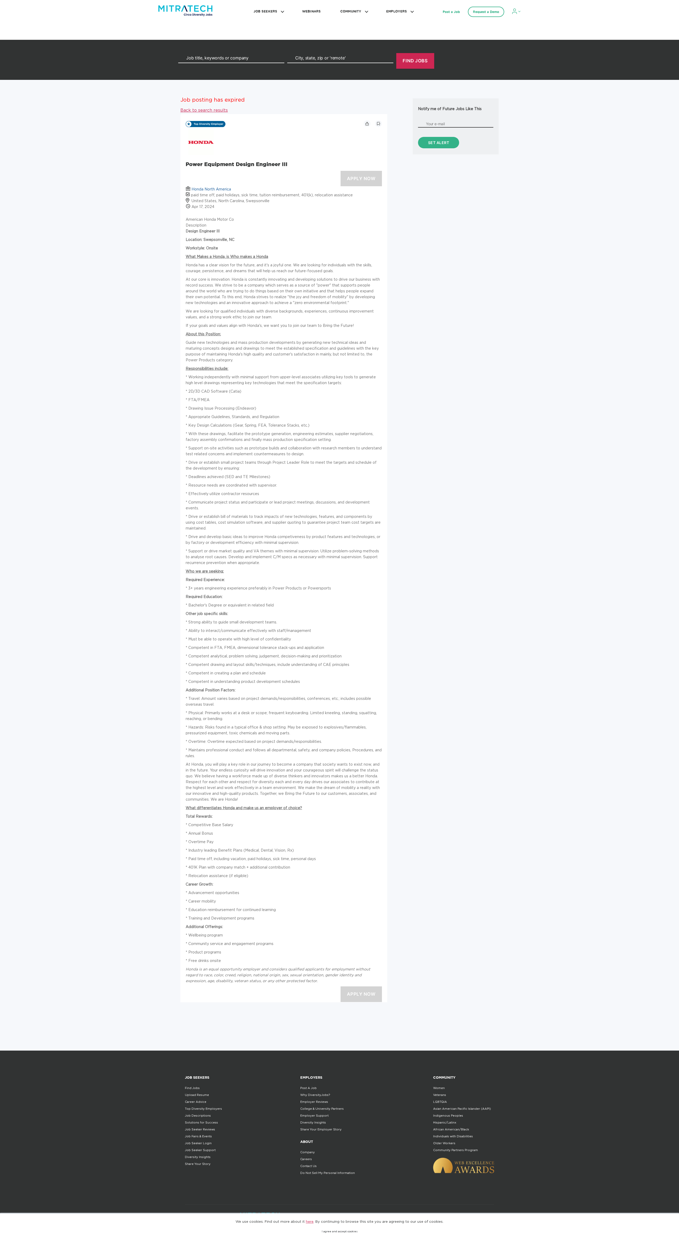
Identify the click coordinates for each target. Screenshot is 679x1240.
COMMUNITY (350, 11)
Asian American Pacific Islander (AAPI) (462, 1108)
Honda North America (211, 189)
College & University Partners (322, 1108)
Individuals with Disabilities (453, 1136)
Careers (306, 1159)
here (310, 1221)
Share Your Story (198, 1163)
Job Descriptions (198, 1115)
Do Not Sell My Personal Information (327, 1172)
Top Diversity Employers (203, 1108)
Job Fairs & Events (198, 1136)
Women (439, 1088)
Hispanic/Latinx (444, 1122)
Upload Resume (197, 1094)
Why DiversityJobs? (315, 1094)
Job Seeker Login (198, 1143)
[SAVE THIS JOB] (378, 123)
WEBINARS (311, 11)
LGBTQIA (440, 1101)
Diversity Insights (198, 1157)
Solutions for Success (201, 1122)
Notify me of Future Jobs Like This (450, 109)
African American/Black (451, 1129)
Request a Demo (486, 12)
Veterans (439, 1094)
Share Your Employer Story (321, 1129)
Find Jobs (192, 1088)
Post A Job (308, 1088)
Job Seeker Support (200, 1150)
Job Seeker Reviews (200, 1129)
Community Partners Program (455, 1150)
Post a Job (451, 12)
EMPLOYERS (396, 11)
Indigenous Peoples (448, 1115)
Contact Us (308, 1166)
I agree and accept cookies (340, 1231)
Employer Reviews (314, 1101)
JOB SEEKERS (265, 11)
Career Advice (195, 1101)
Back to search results (204, 110)
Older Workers (444, 1143)
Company (307, 1152)
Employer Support (314, 1115)
